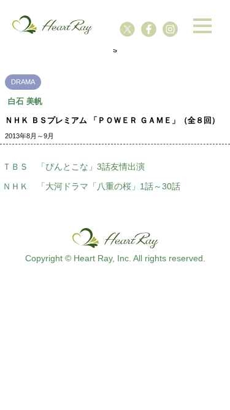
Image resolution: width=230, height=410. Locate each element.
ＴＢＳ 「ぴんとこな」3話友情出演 (73, 166)
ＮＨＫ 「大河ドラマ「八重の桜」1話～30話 (91, 186)
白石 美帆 (25, 101)
